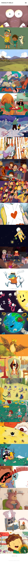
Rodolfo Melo (7, 3)
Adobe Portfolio (16, 560)
